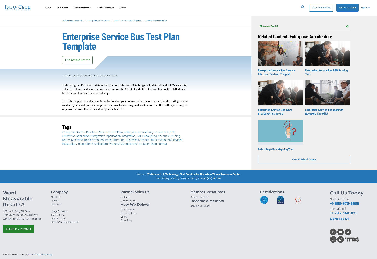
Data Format (159, 143)
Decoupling (149, 136)
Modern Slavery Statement (64, 222)
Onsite (124, 216)
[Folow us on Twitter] (348, 232)
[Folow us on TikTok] (340, 239)
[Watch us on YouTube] (340, 232)
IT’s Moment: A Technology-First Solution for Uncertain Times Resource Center (193, 174)
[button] (366, 7)
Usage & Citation (59, 211)
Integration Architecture (92, 143)
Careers (55, 200)
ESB (172, 132)
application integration (120, 136)
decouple (164, 136)
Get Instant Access (77, 60)
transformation (114, 140)
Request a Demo (347, 7)
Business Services (137, 140)
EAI (139, 136)
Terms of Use (58, 215)
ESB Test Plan (114, 132)
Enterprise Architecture (98, 21)
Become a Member (18, 229)
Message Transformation (87, 140)
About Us (55, 197)
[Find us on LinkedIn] (333, 232)
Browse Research (199, 197)
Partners (125, 197)
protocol (144, 143)
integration (69, 143)
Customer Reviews (82, 7)
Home (48, 7)
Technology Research (72, 21)
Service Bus (161, 132)
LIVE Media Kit (128, 200)
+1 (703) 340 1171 (212, 178)
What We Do (62, 7)
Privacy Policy (58, 218)
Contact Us (339, 219)
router (66, 140)
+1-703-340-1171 (343, 213)
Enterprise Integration (156, 21)
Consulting (126, 220)
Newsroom (56, 204)
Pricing (123, 7)
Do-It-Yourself (128, 209)
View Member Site (321, 7)
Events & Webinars (105, 7)
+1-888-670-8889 (344, 203)
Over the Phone (128, 213)
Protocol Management (123, 143)
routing (175, 136)
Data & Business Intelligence (127, 21)
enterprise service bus (138, 132)
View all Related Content (304, 159)
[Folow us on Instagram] (333, 239)
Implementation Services (166, 140)
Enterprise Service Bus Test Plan (83, 132)
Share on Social (268, 26)
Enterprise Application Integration (83, 136)
